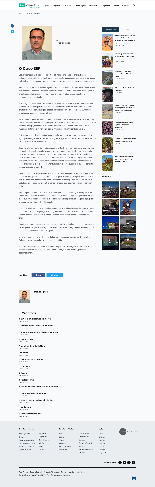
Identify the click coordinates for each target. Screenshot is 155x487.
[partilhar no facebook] (12, 26)
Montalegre (63, 450)
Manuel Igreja (41, 291)
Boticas (61, 437)
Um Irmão (23, 353)
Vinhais (41, 449)
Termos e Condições (68, 472)
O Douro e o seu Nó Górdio (31, 359)
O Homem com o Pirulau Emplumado (36, 325)
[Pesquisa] (134, 5)
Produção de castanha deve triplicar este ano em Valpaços (124, 124)
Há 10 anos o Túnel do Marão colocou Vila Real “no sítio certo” (124, 73)
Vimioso (41, 446)
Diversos (102, 443)
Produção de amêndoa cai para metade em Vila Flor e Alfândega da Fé (124, 159)
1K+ (39, 275)
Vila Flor (41, 443)
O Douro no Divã (26, 339)
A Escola (23, 373)
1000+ (56, 275)
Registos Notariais (105, 453)
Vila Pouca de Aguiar (86, 449)
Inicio (20, 13)
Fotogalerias (106, 6)
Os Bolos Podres (26, 380)
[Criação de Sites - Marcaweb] (134, 478)
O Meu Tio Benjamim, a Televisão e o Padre (38, 332)
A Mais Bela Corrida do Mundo (32, 346)
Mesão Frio (62, 443)
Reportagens (81, 6)
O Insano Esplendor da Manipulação (36, 400)
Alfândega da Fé (24, 434)
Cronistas (102, 450)
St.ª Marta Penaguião (86, 443)
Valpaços (82, 446)
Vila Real (68, 6)
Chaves (61, 440)
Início (47, 6)
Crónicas (125, 6)
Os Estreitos (24, 366)
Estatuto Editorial (36, 472)
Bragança (56, 6)
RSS (84, 472)
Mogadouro (43, 437)
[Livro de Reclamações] (128, 431)
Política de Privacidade (51, 472)
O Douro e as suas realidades (32, 393)
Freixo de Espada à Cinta (27, 443)
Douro (101, 434)
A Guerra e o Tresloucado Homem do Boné (38, 386)
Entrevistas (93, 6)
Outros (101, 446)
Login (78, 472)
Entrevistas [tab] (128, 29)
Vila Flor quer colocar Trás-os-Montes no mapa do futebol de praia (125, 56)
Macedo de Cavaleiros (26, 446)
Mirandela (42, 433)
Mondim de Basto (65, 446)
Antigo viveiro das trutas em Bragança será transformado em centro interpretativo (125, 107)
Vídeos (116, 6)
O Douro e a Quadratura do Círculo (35, 319)
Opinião (27, 13)
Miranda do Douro (25, 450)
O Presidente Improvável (30, 414)
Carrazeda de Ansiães (26, 440)
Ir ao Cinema (25, 407)
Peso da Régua (84, 433)
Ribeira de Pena (84, 437)
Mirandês (102, 440)
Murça (61, 453)
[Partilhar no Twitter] (12, 31)
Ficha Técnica (23, 472)
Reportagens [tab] (110, 29)
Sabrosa (82, 440)
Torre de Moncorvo (45, 440)
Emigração (102, 437)
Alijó (60, 434)
